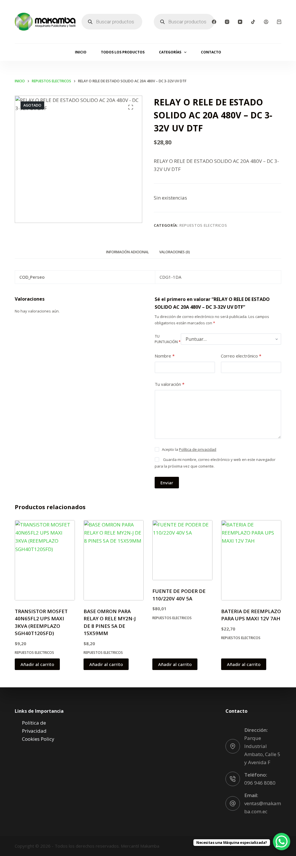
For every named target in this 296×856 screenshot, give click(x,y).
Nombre (165, 356)
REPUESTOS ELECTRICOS (203, 225)
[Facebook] (214, 22)
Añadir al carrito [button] (37, 664)
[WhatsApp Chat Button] (281, 841)
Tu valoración (169, 384)
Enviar (166, 482)
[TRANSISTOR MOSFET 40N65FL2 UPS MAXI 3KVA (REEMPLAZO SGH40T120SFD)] (45, 560)
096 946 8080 (259, 782)
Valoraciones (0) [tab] (174, 252)
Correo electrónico (241, 356)
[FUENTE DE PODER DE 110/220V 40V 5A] (182, 550)
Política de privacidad (197, 449)
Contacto (211, 52)
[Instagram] (227, 22)
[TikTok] (253, 22)
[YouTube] (240, 22)
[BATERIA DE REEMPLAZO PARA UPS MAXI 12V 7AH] (251, 560)
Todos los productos (123, 52)
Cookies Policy (38, 739)
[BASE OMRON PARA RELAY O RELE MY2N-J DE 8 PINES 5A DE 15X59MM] (114, 560)
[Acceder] (266, 22)
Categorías (170, 52)
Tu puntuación (168, 339)
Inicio (80, 52)
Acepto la (189, 449)
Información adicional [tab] (127, 252)
